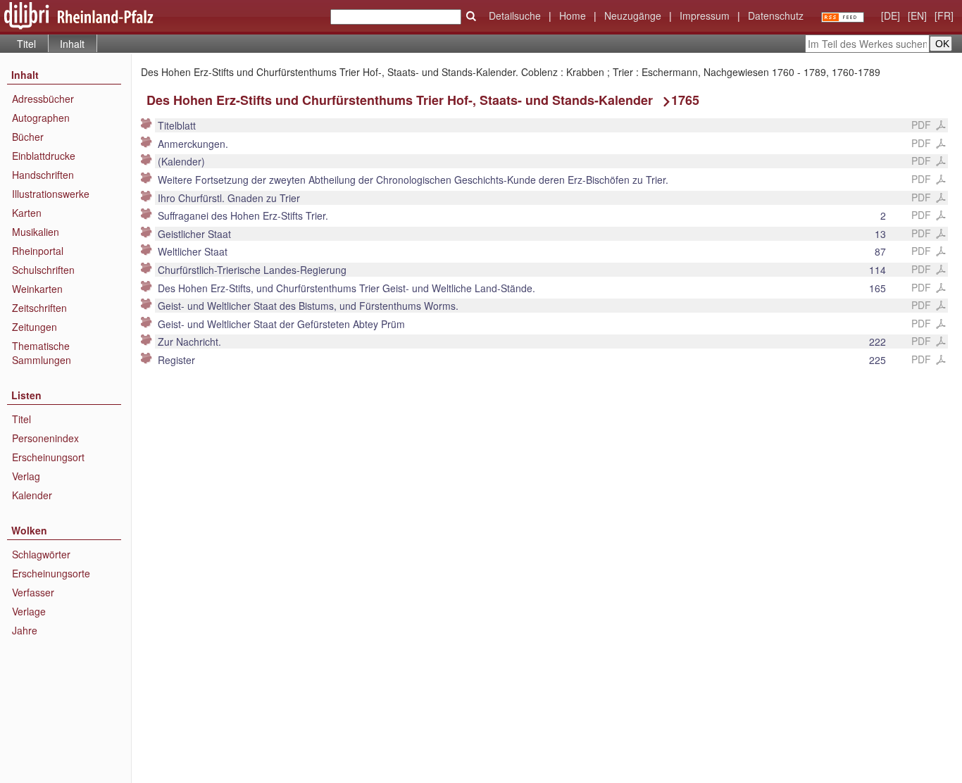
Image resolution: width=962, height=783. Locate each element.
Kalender (32, 495)
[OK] (471, 16)
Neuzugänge (632, 15)
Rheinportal (37, 251)
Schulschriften (43, 270)
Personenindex (45, 438)
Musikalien (35, 232)
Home (572, 15)
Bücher (28, 137)
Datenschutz (776, 15)
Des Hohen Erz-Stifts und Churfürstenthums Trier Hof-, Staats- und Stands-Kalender (399, 100)
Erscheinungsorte (51, 573)
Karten (27, 213)
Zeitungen (34, 327)
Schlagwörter (41, 554)
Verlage (29, 611)
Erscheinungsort (48, 457)
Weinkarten (37, 289)
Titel (26, 44)
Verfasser (33, 592)
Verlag (26, 476)
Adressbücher (43, 99)
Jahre (24, 630)
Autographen (41, 118)
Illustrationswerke (50, 194)
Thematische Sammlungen (41, 353)
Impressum (705, 15)
